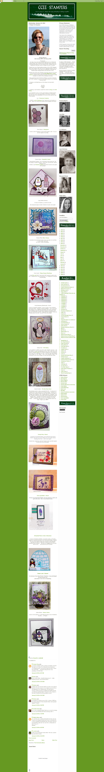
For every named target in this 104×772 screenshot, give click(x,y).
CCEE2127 (63, 296)
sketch (62, 350)
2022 (62, 229)
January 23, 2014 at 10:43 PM (38, 736)
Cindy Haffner (64, 386)
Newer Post (31, 740)
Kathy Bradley (64, 393)
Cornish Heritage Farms (66, 315)
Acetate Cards (64, 282)
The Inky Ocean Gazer (46, 389)
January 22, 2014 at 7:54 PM (38, 713)
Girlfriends (63, 321)
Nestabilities (64, 340)
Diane (34, 676)
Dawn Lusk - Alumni (42, 573)
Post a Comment (32, 738)
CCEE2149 (63, 300)
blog (51, 89)
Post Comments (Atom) (39, 742)
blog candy (63, 291)
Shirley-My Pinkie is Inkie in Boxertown (42, 535)
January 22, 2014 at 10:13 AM (38, 695)
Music (62, 333)
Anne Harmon (64, 378)
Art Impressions (64, 285)
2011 (62, 269)
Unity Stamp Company (66, 368)
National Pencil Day (65, 334)
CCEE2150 (63, 302)
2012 (62, 267)
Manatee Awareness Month (67, 327)
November (62, 247)
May (61, 257)
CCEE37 (63, 307)
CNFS (62, 312)
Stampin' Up (64, 356)
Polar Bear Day (64, 346)
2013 (62, 265)
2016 (62, 240)
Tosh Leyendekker (65, 397)
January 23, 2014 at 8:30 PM (38, 727)
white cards (63, 371)
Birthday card (64, 290)
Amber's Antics (46, 612)
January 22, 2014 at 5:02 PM (38, 705)
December (62, 245)
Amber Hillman (64, 377)
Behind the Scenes (65, 288)
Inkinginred (46, 129)
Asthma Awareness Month (67, 287)
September (63, 250)
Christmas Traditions (65, 310)
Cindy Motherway (64, 387)
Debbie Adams (36, 717)
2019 (62, 235)
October (62, 248)
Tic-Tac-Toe (63, 365)
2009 (62, 272)
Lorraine (35, 731)
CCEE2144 (63, 297)
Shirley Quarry (64, 396)
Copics (62, 313)
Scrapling (63, 347)
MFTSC (62, 330)
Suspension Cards (65, 361)
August (62, 252)
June (61, 255)
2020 (62, 233)
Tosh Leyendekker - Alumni (43, 495)
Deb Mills (63, 390)
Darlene (35, 685)
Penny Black (64, 344)
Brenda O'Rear (64, 381)
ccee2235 (63, 305)
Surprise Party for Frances (67, 359)
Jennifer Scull (36, 708)
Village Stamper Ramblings (46, 273)
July (61, 253)
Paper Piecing (64, 343)
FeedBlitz (66, 221)
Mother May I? (64, 331)
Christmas (63, 309)
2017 (62, 238)
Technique (63, 364)
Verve (62, 370)
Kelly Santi (63, 325)
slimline (63, 352)
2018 (62, 236)
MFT (62, 328)
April (61, 259)
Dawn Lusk (63, 389)
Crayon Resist (64, 316)
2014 (62, 243)
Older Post (54, 740)
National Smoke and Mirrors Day (68, 337)
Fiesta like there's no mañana (67, 319)
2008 (62, 274)
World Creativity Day (65, 373)
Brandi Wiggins (64, 380)
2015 (62, 241)
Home (43, 740)
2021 (62, 231)
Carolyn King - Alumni (43, 434)
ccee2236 (63, 306)
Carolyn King (36, 664)
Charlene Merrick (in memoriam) (68, 384)
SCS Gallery (46, 347)
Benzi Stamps (46, 237)
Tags (62, 362)
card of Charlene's (38, 100)
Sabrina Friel (64, 394)
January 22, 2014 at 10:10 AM (38, 681)
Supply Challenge (65, 358)
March (61, 260)
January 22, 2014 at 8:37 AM (38, 673)
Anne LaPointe (64, 284)
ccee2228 (63, 303)
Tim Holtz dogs (64, 367)
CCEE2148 (63, 299)
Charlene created (39, 164)
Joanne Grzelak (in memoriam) (67, 392)
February (62, 262)
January (62, 264)
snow (62, 353)
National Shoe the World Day (67, 336)
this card (34, 275)
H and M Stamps (64, 322)
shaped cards (64, 349)
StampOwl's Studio (46, 159)
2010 (62, 270)
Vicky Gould (63, 399)
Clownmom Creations (44, 98)
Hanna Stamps (64, 324)
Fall (62, 318)
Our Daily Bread (64, 341)
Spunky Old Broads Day (66, 355)
